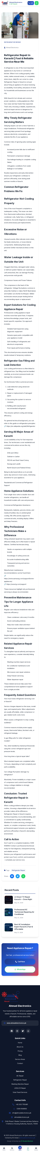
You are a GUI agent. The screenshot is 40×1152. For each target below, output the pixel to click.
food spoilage (26, 131)
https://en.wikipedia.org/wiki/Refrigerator (20, 426)
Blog (20, 1055)
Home (20, 1043)
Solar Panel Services (20, 1092)
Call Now (21, 962)
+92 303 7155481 (22, 1104)
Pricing (20, 1051)
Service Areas (20, 1059)
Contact (20, 1063)
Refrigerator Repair (18, 870)
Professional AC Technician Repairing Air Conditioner (24, 912)
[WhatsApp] (36, 3)
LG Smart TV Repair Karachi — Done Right (23, 898)
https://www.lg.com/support (16, 584)
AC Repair (20, 1076)
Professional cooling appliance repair (17, 313)
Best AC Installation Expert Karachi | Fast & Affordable (23, 926)
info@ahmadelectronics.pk (21, 1113)
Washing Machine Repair (20, 1084)
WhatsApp (21, 969)
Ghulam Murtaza (27, 1141)
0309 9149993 (22, 1109)
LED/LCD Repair (20, 1088)
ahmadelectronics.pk (21, 1117)
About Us (20, 1047)
